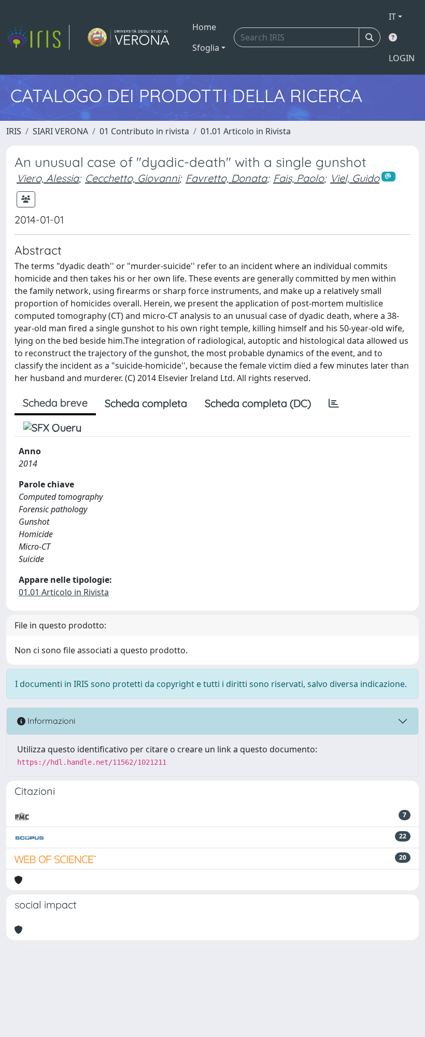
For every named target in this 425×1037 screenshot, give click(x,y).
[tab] (334, 403)
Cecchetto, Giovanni (132, 178)
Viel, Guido (354, 178)
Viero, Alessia (48, 178)
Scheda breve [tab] (55, 402)
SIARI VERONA (60, 131)
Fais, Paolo (298, 178)
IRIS (13, 131)
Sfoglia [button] (205, 47)
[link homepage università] (129, 37)
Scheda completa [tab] (146, 403)
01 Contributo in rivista (144, 131)
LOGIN (402, 58)
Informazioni (50, 721)
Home (204, 27)
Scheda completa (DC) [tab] (258, 403)
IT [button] (392, 16)
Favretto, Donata (226, 178)
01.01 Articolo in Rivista (246, 131)
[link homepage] (37, 37)
